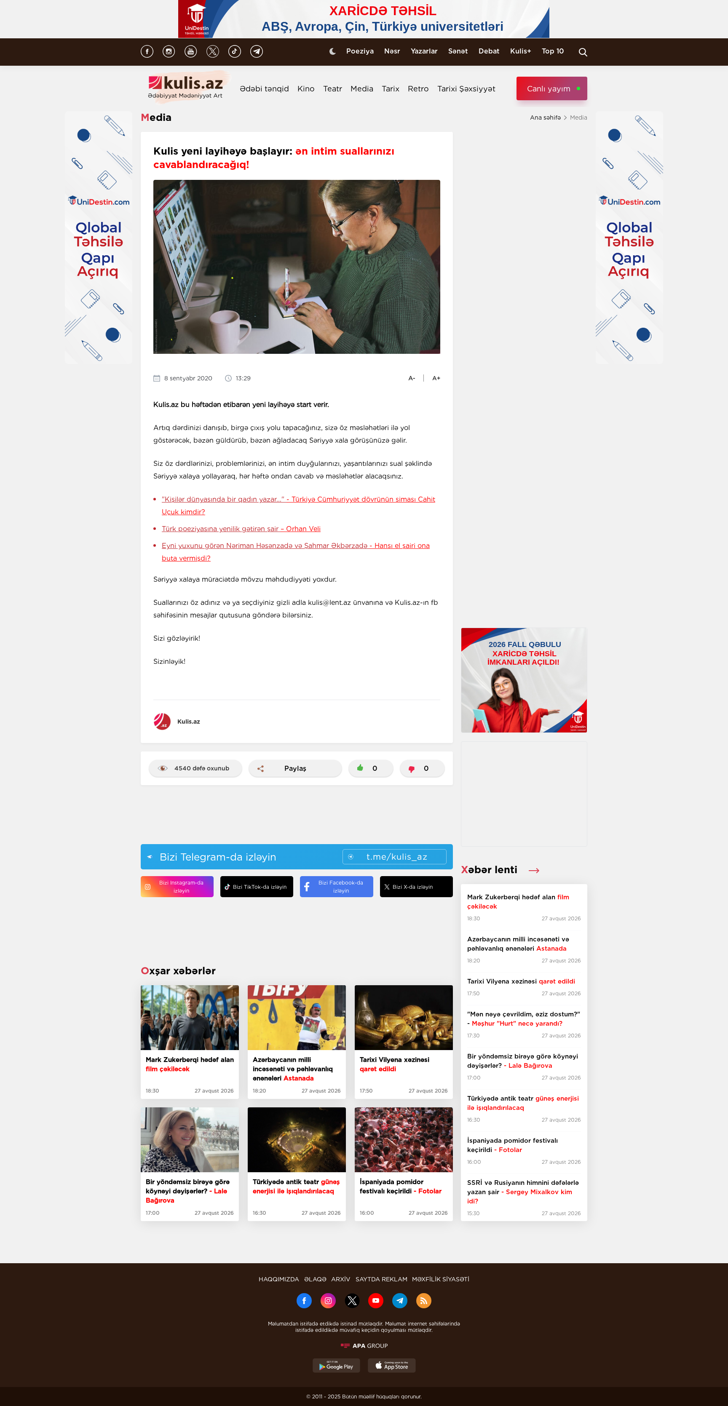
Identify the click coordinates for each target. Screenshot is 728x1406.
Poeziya (360, 51)
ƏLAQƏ (315, 1279)
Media (362, 88)
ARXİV (341, 1279)
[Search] (583, 52)
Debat (489, 51)
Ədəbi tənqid (264, 88)
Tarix (390, 88)
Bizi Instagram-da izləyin (181, 886)
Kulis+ (520, 51)
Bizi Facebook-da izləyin (340, 886)
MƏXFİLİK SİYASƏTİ (440, 1279)
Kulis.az (188, 721)
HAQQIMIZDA (279, 1279)
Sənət (458, 51)
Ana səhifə (545, 117)
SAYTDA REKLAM (381, 1279)
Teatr (332, 88)
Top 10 (553, 51)
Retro (418, 88)
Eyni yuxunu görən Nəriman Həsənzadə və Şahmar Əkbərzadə (296, 552)
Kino (306, 88)
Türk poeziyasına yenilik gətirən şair (241, 529)
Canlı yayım (548, 88)
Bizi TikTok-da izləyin (259, 887)
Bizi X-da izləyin (413, 887)
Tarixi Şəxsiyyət (466, 88)
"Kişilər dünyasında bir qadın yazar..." (298, 505)
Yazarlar (424, 51)
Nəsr (392, 51)
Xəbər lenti (490, 869)
